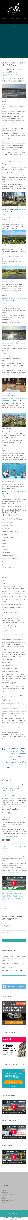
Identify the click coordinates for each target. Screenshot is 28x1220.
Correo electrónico (7, 932)
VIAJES (10, 892)
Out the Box (16, 1213)
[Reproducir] (4, 1112)
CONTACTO (5, 1177)
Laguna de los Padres (11, 895)
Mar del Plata (20, 895)
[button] (14, 26)
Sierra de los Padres (10, 900)
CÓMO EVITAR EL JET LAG (8, 967)
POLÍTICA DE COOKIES (7, 1181)
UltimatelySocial (14, 1219)
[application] (14, 1107)
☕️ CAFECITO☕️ (11, 790)
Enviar (14, 940)
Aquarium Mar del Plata (8, 893)
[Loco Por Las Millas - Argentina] (14, 8)
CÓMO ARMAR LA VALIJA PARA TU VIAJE (12, 970)
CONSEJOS (4, 1190)
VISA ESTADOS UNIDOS (8, 1200)
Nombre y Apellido (7, 926)
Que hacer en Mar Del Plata (9, 896)
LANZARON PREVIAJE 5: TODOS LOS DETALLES (14, 956)
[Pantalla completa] (24, 1112)
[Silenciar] (22, 1112)
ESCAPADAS (5, 1192)
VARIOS (4, 1196)
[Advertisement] (14, 43)
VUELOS (4, 1202)
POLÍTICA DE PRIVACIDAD (8, 1179)
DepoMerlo (4, 75)
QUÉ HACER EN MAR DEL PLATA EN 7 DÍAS (13, 71)
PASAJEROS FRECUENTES (8, 1194)
